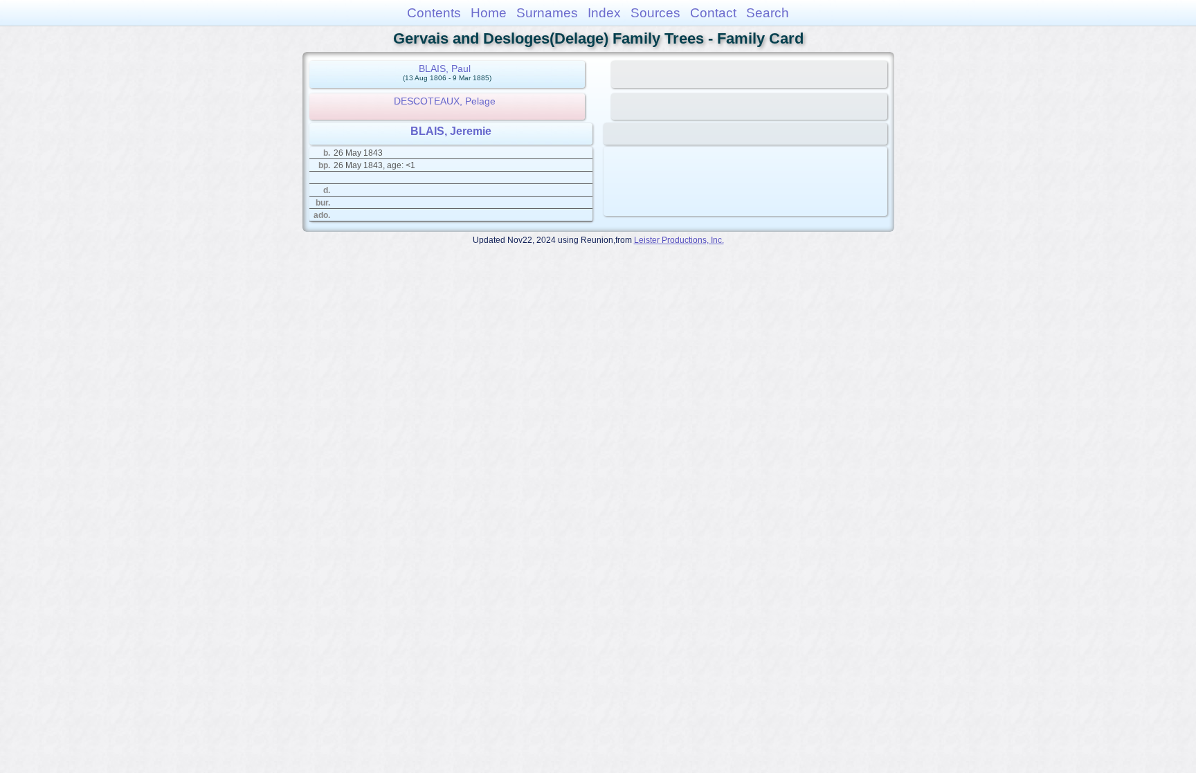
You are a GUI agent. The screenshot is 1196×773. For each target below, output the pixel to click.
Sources (655, 13)
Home (489, 13)
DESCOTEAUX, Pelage (445, 101)
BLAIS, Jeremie (450, 131)
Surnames (547, 13)
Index (604, 13)
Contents (434, 13)
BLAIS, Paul (445, 68)
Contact (713, 13)
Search (767, 13)
